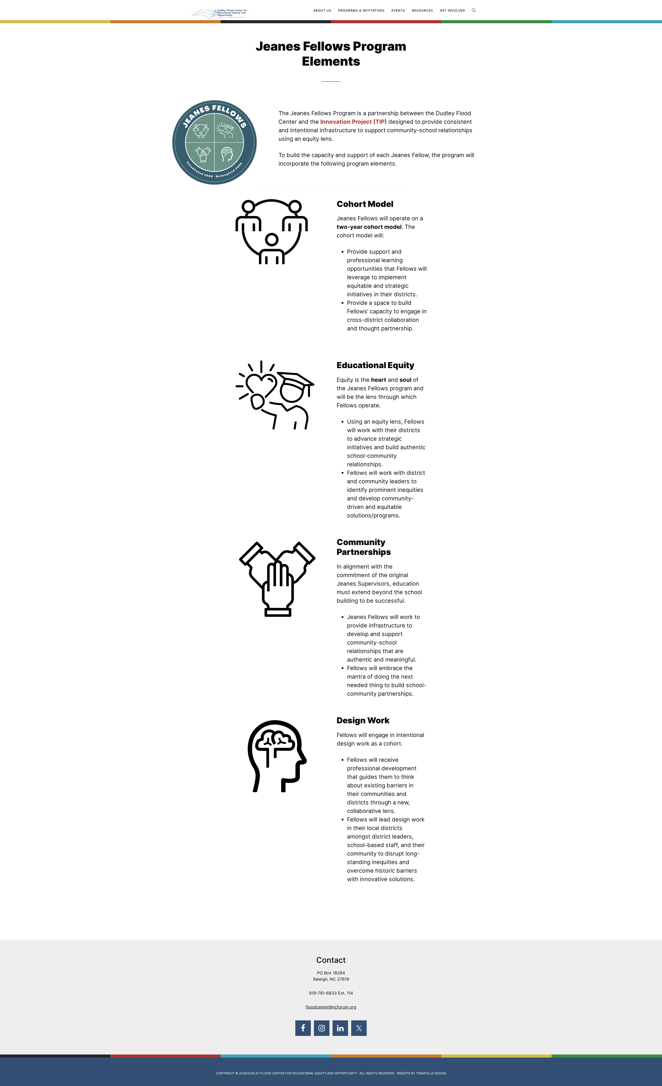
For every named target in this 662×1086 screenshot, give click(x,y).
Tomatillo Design (431, 1073)
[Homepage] (230, 11)
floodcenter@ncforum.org (331, 1007)
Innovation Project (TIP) (353, 121)
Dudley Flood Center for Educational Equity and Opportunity (302, 1073)
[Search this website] (473, 10)
